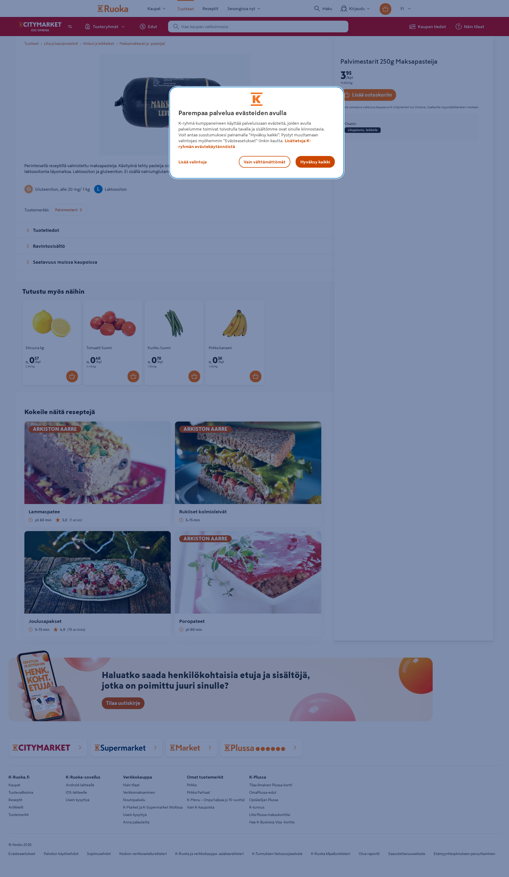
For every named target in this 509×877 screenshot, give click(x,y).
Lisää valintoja (192, 162)
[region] (256, 132)
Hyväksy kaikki (315, 162)
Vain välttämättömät (265, 162)
